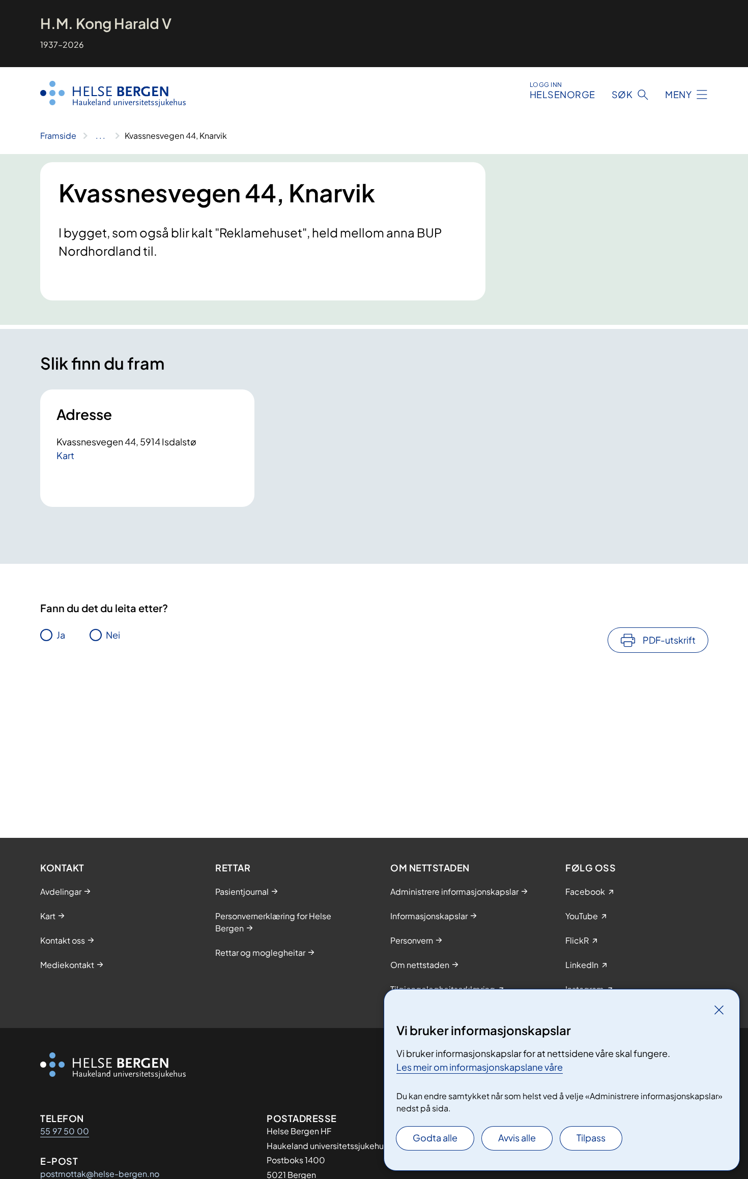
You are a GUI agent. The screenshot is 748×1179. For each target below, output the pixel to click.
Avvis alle (517, 1137)
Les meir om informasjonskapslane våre (479, 1067)
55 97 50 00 (64, 1131)
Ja (60, 635)
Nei (113, 635)
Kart (65, 455)
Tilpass (591, 1137)
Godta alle (435, 1137)
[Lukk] (719, 1010)
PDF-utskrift (669, 640)
